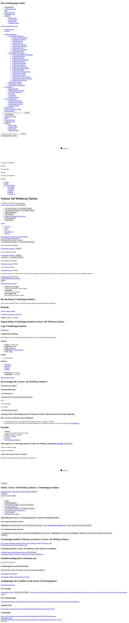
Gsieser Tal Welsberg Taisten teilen (15, 216)
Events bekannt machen (36, 601)
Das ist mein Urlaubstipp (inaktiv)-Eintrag (26, 543)
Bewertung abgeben (10, 212)
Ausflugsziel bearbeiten (8, 601)
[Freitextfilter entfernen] (19, 134)
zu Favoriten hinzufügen (11, 505)
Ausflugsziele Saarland (19, 73)
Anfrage (7, 233)
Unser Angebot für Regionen (52, 601)
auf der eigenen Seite (65, 533)
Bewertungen (9, 232)
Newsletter (11, 94)
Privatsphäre (5, 577)
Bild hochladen (9, 214)
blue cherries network (7, 609)
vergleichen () (32, 554)
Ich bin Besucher (14, 545)
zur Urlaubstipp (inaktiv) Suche (10, 238)
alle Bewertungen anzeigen (9, 283)
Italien (11, 351)
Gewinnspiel (12, 95)
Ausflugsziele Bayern (18, 56)
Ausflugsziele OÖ (17, 43)
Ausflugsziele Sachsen (18, 75)
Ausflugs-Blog (42, 592)
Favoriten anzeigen (11, 506)
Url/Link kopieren (31, 491)
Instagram (37, 609)
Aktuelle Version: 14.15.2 (54, 619)
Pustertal (7, 368)
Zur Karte (7, 438)
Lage (6, 228)
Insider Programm (13, 97)
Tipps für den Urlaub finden (16, 85)
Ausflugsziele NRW (18, 70)
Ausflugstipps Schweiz (15, 82)
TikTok (52, 609)
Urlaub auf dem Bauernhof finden (71, 592)
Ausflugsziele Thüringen (19, 80)
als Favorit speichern (11, 208)
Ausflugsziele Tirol (17, 48)
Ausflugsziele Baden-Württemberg (22, 55)
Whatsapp (18, 491)
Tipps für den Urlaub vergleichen (15, 510)
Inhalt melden (9, 220)
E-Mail (3, 491)
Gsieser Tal (12, 348)
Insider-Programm (28, 609)
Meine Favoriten (13, 89)
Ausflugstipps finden (7, 592)
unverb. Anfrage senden (8, 205)
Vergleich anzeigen (6, 264)
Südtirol (7, 369)
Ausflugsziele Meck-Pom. (20, 66)
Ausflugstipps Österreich (15, 36)
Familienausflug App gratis (16, 90)
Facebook (8, 491)
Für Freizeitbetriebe (11, 99)
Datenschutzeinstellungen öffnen (19, 577)
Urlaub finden (33, 592)
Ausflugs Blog (9, 107)
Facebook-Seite (45, 609)
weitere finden (54, 525)
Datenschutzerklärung (23, 616)
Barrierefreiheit (9, 7)
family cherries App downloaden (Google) (95, 592)
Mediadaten (75, 601)
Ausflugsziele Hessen (18, 65)
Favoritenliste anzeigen (8, 248)
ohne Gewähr (58, 444)
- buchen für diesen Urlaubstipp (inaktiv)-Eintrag (95, 533)
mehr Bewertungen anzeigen (9, 410)
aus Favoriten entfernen (26, 505)
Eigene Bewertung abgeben (9, 386)
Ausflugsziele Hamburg (19, 63)
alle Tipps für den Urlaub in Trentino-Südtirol (14, 236)
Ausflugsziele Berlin (18, 58)
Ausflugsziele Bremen (18, 61)
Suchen (27, 112)
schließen (18, 248)
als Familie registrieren (15, 92)
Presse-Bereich (18, 609)
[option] (12, 18)
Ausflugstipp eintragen (22, 601)
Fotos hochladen (9, 512)
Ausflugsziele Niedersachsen (20, 68)
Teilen (6, 501)
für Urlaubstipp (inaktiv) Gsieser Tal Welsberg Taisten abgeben (22, 525)
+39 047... (9, 317)
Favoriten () (11, 554)
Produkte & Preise (13, 106)
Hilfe (6, 11)
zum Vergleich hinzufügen (12, 210)
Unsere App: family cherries (13, 109)
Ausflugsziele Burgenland (20, 38)
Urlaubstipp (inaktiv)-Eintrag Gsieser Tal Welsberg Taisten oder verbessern (26, 533)
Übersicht (7, 226)
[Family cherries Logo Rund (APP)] (9, 29)
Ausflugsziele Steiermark (19, 46)
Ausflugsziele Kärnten (18, 39)
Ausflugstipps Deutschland (16, 53)
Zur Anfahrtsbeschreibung (12, 440)
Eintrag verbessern (10, 218)
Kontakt (11, 377)
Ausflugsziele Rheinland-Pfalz (21, 72)
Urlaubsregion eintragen (15, 104)
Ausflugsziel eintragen (15, 100)
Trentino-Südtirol (18, 350)
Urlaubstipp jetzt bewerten (17, 397)
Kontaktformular (74, 423)
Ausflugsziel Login (10, 9)
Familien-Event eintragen (15, 102)
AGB (8, 616)
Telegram (24, 491)
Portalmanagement (50, 616)
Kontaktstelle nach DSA (37, 616)
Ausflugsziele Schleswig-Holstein (22, 78)
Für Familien (9, 87)
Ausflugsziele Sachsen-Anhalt (21, 77)
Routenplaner (5, 330)
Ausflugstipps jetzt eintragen (9, 574)
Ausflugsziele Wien (18, 51)
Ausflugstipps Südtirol (15, 83)
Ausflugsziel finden (11, 34)
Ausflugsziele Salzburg (19, 44)
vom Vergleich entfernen (27, 210)
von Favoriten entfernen (25, 208)
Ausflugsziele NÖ (17, 41)
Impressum (13, 616)
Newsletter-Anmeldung (54, 592)
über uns (3, 616)
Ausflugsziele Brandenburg (20, 60)
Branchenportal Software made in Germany (23, 619)
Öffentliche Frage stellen (12, 514)
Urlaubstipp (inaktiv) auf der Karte (11, 314)
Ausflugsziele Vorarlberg (19, 49)
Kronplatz (7, 366)
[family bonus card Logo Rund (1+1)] (7, 31)
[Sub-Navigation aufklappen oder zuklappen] (24, 36)
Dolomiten (8, 364)
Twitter (13, 491)
